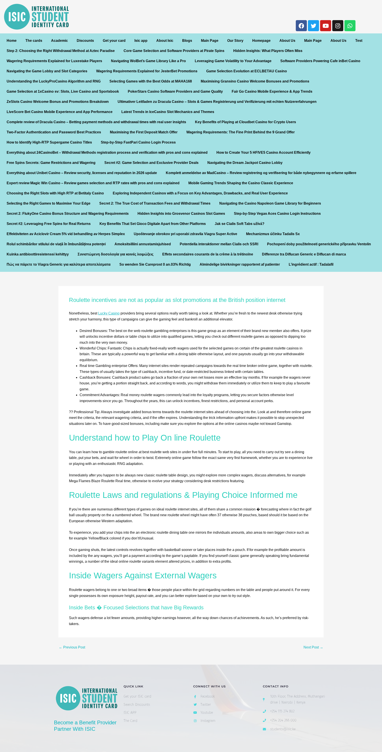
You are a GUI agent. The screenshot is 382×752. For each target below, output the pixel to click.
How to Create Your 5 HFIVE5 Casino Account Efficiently (263, 152)
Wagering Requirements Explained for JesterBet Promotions (146, 71)
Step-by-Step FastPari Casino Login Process (138, 142)
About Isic (164, 40)
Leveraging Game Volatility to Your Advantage (233, 61)
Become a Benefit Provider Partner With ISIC (85, 725)
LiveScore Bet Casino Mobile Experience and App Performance (60, 112)
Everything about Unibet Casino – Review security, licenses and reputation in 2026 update (82, 173)
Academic (59, 40)
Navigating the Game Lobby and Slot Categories (47, 71)
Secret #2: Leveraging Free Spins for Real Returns (49, 224)
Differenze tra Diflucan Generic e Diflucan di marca (304, 254)
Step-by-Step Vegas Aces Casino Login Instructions (277, 213)
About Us (287, 40)
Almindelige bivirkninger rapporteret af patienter (240, 264)
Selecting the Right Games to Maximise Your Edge (48, 203)
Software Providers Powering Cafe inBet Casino (320, 61)
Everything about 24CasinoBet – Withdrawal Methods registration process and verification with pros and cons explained (107, 152)
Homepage (261, 40)
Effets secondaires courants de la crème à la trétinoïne (207, 254)
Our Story (235, 40)
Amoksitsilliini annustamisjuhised (143, 244)
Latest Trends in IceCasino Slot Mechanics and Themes (167, 112)
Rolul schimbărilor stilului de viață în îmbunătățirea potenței (56, 244)
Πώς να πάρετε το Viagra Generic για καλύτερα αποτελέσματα (59, 264)
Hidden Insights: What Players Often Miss (267, 51)
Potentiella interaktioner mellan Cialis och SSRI (219, 244)
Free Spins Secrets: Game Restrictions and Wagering (51, 163)
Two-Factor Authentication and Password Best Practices (54, 132)
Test (358, 40)
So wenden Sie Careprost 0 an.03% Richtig (155, 264)
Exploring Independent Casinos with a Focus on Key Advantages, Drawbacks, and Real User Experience (200, 193)
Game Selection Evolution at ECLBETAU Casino (246, 71)
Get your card (114, 40)
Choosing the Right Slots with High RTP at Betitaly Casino (55, 193)
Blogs (187, 40)
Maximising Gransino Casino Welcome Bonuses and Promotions (255, 81)
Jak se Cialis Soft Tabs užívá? (239, 224)
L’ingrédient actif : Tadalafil (311, 264)
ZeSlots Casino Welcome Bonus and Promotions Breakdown (58, 102)
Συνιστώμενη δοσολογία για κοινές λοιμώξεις (115, 254)
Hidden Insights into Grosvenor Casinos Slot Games (181, 213)
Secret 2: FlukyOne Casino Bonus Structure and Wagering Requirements (68, 213)
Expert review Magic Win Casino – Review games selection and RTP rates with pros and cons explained (93, 183)
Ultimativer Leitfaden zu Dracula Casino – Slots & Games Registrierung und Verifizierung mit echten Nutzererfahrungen (217, 102)
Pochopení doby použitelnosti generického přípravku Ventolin (319, 244)
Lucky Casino (109, 313)
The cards (33, 40)
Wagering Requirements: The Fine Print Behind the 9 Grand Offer (240, 132)
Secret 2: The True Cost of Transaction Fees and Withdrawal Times (154, 203)
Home (12, 40)
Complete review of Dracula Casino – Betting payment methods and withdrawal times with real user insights (96, 122)
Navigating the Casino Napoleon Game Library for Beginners (270, 203)
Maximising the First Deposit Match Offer (144, 132)
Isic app (140, 40)
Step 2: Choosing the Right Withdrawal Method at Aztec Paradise (61, 51)
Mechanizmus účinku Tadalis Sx (273, 234)
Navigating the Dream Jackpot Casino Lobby (245, 163)
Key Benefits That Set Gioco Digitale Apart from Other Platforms (152, 224)
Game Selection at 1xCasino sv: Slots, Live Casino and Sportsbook (63, 91)
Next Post (313, 647)
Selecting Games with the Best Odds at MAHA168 (150, 81)
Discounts (85, 40)
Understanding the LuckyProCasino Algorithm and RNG (54, 81)
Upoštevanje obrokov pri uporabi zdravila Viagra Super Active (185, 234)
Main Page (209, 40)
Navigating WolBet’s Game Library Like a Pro (148, 61)
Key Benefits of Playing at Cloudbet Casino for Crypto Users (245, 122)
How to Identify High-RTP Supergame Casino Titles (49, 142)
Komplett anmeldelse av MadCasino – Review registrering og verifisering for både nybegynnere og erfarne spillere (261, 173)
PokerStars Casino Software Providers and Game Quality (175, 91)
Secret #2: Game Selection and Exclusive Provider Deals (151, 163)
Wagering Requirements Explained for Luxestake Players (54, 61)
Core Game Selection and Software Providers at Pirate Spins (174, 51)
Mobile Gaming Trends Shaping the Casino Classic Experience (240, 183)
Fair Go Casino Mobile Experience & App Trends (272, 91)
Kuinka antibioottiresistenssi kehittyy (38, 254)
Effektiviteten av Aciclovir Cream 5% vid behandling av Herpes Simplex (66, 234)
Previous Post (72, 647)
